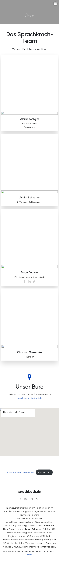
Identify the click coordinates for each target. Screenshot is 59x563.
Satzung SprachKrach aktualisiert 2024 (20, 472)
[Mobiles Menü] (55, 3)
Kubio (29, 554)
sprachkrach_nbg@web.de (29, 398)
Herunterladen (44, 472)
